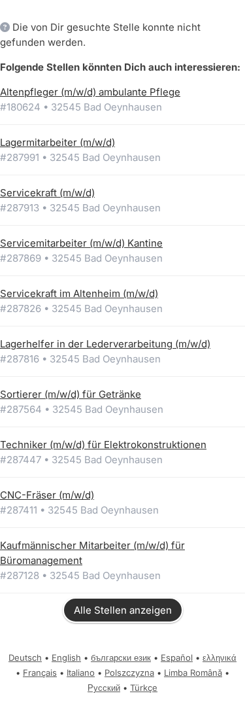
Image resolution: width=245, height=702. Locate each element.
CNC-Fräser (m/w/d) (47, 495)
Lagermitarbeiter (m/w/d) (57, 142)
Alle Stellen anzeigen (123, 610)
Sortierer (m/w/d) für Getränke (70, 394)
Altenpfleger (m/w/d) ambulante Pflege (90, 92)
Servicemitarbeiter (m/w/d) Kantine (81, 243)
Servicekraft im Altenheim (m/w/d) (79, 293)
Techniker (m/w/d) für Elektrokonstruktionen (103, 444)
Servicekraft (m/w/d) (47, 192)
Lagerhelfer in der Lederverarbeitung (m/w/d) (105, 344)
